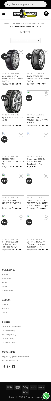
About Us (6, 278)
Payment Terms (9, 342)
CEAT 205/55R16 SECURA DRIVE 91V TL (11, 201)
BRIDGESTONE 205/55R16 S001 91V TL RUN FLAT (37, 120)
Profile (5, 312)
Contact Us (7, 290)
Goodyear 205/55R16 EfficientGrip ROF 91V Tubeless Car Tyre (36, 244)
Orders (5, 304)
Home (6, 23)
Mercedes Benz (29, 23)
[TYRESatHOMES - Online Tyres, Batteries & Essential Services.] (25, 14)
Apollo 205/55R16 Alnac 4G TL (12, 118)
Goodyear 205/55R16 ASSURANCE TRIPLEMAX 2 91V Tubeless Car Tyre (37, 202)
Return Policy (8, 338)
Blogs (4, 286)
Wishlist (5, 308)
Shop (4, 282)
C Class (41, 23)
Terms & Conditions (11, 326)
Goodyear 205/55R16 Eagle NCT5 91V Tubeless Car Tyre (11, 244)
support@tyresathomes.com (15, 356)
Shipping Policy (9, 334)
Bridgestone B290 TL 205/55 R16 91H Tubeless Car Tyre (36, 161)
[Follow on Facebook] (4, 367)
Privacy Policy (8, 330)
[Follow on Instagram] (8, 367)
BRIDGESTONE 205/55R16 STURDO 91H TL (13, 161)
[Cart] (46, 13)
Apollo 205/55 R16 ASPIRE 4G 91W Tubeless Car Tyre (38, 78)
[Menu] (4, 13)
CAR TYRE (16, 23)
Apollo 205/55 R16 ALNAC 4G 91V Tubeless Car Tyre (12, 78)
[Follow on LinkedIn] (13, 367)
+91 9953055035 (10, 360)
